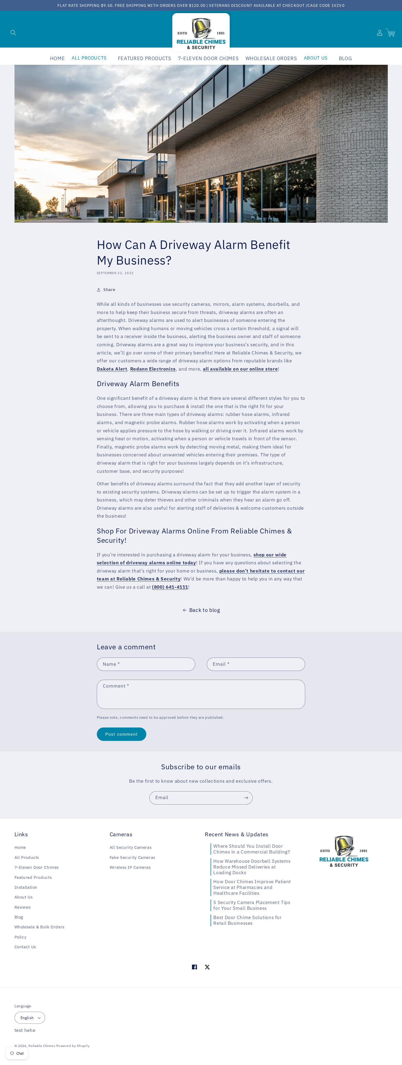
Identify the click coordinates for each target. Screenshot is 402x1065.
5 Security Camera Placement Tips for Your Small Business (251, 905)
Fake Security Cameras (132, 857)
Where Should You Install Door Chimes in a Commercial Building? (251, 849)
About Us (23, 897)
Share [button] (109, 289)
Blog (19, 917)
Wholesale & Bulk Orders (39, 926)
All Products (26, 857)
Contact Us (25, 946)
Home (20, 847)
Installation (26, 887)
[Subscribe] (246, 798)
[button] (13, 32)
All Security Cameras (131, 847)
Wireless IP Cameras (130, 867)
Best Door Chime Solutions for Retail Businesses (247, 920)
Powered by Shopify (72, 1046)
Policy (20, 937)
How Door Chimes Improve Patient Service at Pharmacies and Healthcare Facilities (252, 887)
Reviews (22, 907)
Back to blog (204, 610)
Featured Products (33, 877)
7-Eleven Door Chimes (36, 867)
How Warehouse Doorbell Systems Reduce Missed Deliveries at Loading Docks (251, 867)
